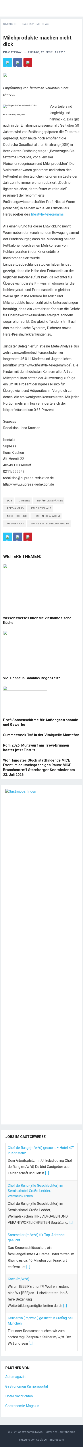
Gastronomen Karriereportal (26, 1386)
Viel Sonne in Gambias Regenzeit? (31, 678)
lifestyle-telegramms (47, 214)
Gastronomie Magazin (22, 1406)
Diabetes (24, 500)
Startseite (10, 24)
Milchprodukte (17, 516)
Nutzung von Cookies (33, 1439)
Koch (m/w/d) (18, 1279)
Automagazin (15, 1377)
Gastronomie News (35, 24)
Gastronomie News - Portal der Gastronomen (46, 1432)
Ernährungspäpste (50, 500)
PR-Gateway (12, 52)
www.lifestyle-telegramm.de (50, 523)
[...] (47, 1173)
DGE (9, 500)
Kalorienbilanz (41, 508)
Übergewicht (15, 523)
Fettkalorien (15, 508)
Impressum (57, 1439)
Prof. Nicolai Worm (47, 516)
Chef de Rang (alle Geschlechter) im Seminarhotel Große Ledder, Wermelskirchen (35, 1190)
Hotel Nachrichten (19, 1396)
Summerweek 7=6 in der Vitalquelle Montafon (41, 735)
